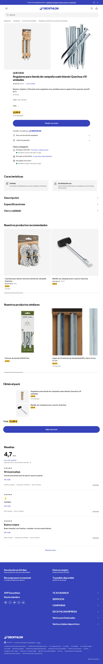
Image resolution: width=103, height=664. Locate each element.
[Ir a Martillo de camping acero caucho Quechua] (22, 410)
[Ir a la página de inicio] (49, 8)
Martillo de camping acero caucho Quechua (70, 279)
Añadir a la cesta (51, 123)
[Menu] (6, 8)
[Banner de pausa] (94, 2)
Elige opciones (51, 429)
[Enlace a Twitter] (10, 602)
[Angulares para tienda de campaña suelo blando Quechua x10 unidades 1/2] (27, 46)
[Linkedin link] (23, 602)
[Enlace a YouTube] (14, 602)
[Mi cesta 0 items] (96, 8)
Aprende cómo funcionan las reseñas (16, 462)
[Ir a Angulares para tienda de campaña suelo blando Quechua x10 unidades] (22, 396)
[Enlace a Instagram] (19, 602)
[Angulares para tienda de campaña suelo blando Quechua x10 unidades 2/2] (76, 46)
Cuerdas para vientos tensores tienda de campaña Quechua (26, 280)
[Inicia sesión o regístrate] (91, 8)
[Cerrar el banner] (97, 2)
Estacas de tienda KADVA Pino (17, 358)
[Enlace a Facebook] (5, 602)
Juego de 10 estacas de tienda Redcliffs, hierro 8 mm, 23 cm (74, 359)
